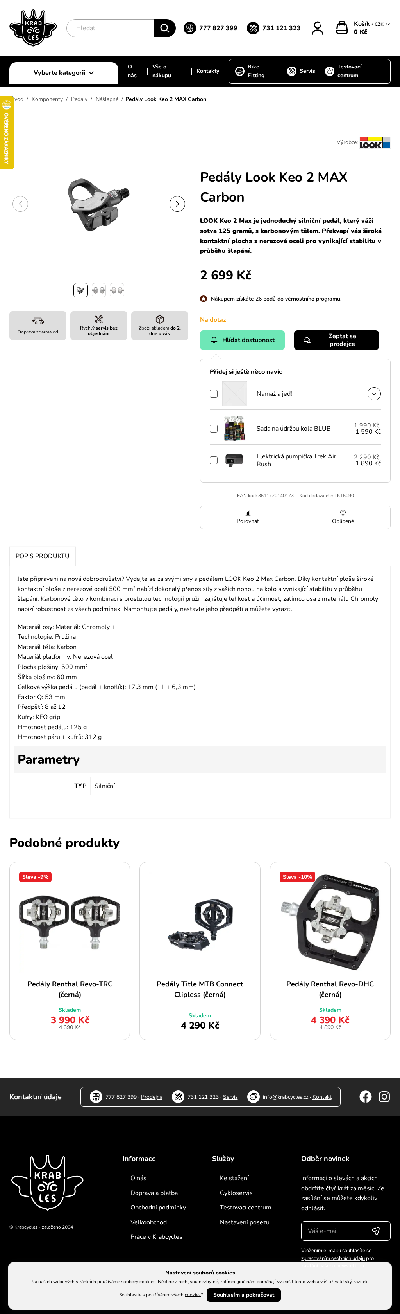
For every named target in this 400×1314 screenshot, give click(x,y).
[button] (177, 204)
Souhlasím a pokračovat (243, 1295)
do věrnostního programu (308, 299)
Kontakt (322, 1097)
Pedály (79, 99)
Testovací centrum (350, 71)
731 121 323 (281, 28)
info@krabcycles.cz (285, 1097)
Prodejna (151, 1097)
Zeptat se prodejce (342, 340)
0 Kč (360, 32)
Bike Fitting (256, 71)
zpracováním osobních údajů (333, 1258)
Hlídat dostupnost (248, 340)
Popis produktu (43, 556)
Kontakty (207, 71)
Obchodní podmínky (158, 1207)
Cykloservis (236, 1193)
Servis (307, 71)
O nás (132, 71)
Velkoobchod (148, 1222)
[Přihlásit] (317, 28)
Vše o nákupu (161, 71)
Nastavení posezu (245, 1222)
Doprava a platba (154, 1193)
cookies (193, 1294)
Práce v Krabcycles (156, 1237)
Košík (362, 24)
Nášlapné (107, 99)
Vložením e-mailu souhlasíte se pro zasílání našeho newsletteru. (337, 1258)
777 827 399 (218, 28)
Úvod (17, 99)
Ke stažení (234, 1178)
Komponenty (47, 99)
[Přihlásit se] (375, 1231)
